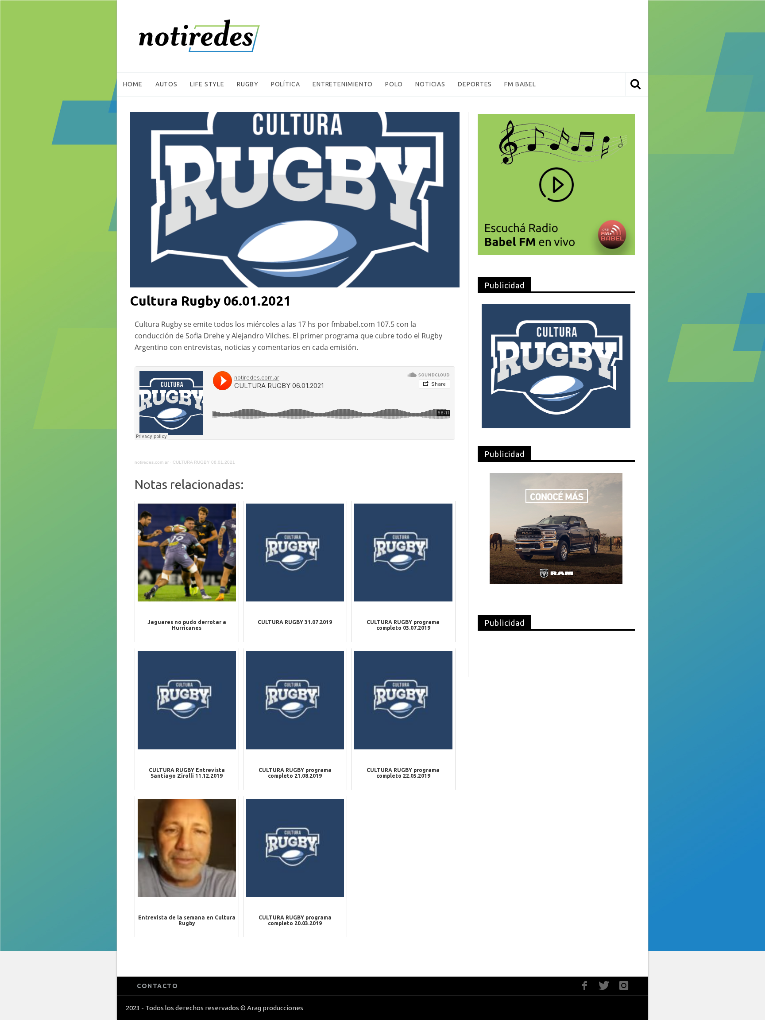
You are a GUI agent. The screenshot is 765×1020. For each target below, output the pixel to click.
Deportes (475, 84)
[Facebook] (584, 985)
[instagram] (623, 985)
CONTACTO (157, 985)
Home (133, 84)
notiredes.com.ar (152, 462)
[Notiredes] (213, 36)
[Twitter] (604, 985)
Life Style (207, 84)
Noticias (430, 84)
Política (285, 84)
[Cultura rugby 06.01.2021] (295, 199)
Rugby (248, 84)
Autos (166, 84)
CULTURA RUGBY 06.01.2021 (204, 462)
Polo (394, 84)
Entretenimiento (343, 84)
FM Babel (520, 84)
